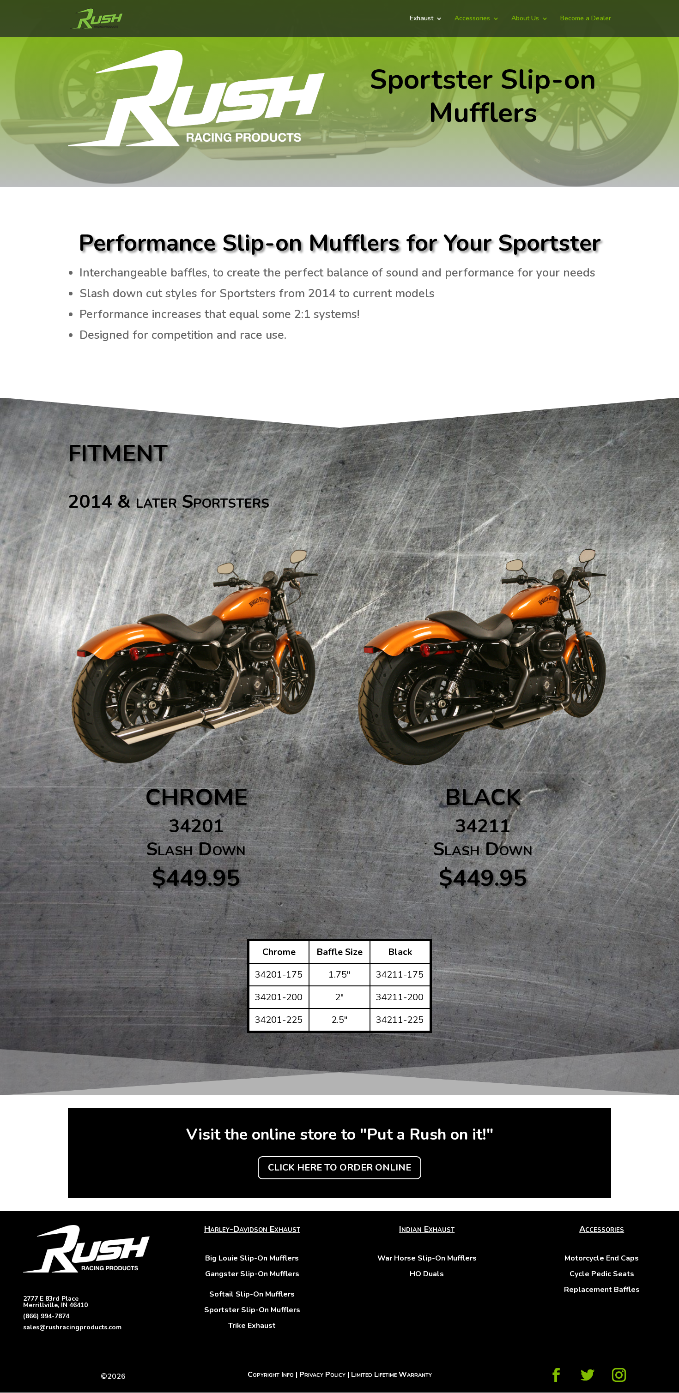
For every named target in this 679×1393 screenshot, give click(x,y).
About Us (525, 19)
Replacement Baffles (602, 1290)
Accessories (472, 19)
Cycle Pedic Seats (602, 1274)
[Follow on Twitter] (587, 1375)
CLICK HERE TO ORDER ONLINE (339, 1167)
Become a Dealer (585, 19)
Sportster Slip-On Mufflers (252, 1310)
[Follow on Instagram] (619, 1375)
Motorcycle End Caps (601, 1258)
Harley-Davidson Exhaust (252, 1229)
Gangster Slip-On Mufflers (252, 1274)
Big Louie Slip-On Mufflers (252, 1258)
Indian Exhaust (427, 1229)
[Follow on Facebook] (556, 1375)
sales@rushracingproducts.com (72, 1327)
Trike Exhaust (252, 1326)
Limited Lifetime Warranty (391, 1374)
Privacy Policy (322, 1374)
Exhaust (421, 19)
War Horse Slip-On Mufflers (427, 1258)
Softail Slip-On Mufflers (252, 1294)
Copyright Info (271, 1374)
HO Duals (427, 1274)
